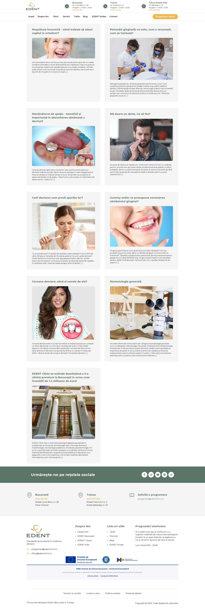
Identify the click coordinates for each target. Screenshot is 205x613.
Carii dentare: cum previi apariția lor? (57, 197)
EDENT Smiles (99, 16)
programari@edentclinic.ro (150, 499)
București (77, 3)
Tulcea (113, 3)
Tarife (77, 16)
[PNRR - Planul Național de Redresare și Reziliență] (127, 559)
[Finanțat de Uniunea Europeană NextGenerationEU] (81, 559)
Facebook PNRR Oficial (109, 576)
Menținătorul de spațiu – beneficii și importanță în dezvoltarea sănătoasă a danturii (58, 117)
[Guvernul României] (106, 559)
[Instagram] (151, 475)
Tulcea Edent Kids (158, 3)
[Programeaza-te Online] (132, 495)
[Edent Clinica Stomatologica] (33, 6)
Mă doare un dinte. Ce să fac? (130, 113)
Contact (113, 16)
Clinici (56, 16)
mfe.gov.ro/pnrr (92, 576)
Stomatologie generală (125, 281)
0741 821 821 (41, 499)
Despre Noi (43, 16)
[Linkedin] (164, 475)
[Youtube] (158, 475)
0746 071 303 (93, 499)
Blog (85, 16)
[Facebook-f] (144, 475)
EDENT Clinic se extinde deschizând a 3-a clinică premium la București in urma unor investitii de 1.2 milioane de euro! (61, 377)
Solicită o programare (152, 494)
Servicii (66, 16)
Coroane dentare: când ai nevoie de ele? (59, 281)
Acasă (31, 16)
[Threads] (171, 475)
